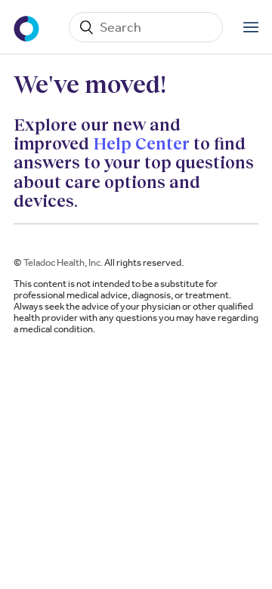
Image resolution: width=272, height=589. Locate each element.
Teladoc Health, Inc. (63, 262)
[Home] (28, 27)
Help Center (141, 143)
